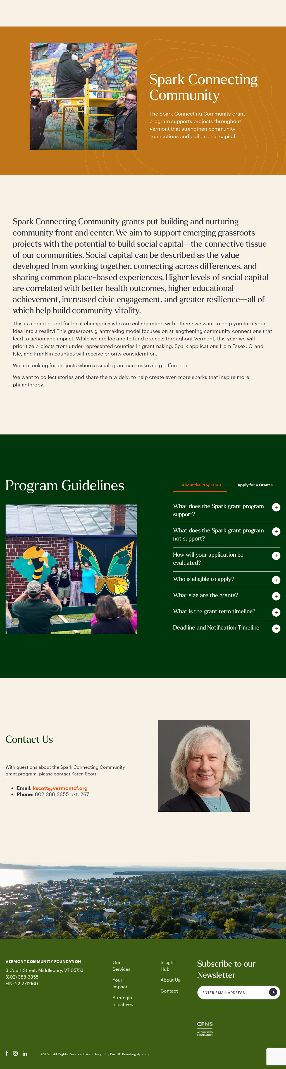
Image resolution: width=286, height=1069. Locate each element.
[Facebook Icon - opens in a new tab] (7, 1054)
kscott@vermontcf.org (60, 788)
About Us (170, 979)
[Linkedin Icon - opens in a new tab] (25, 1054)
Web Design (95, 1054)
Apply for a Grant (253, 484)
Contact (169, 990)
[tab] (226, 511)
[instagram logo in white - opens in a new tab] (15, 1054)
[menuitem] (125, 965)
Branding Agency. (136, 1054)
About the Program (200, 484)
